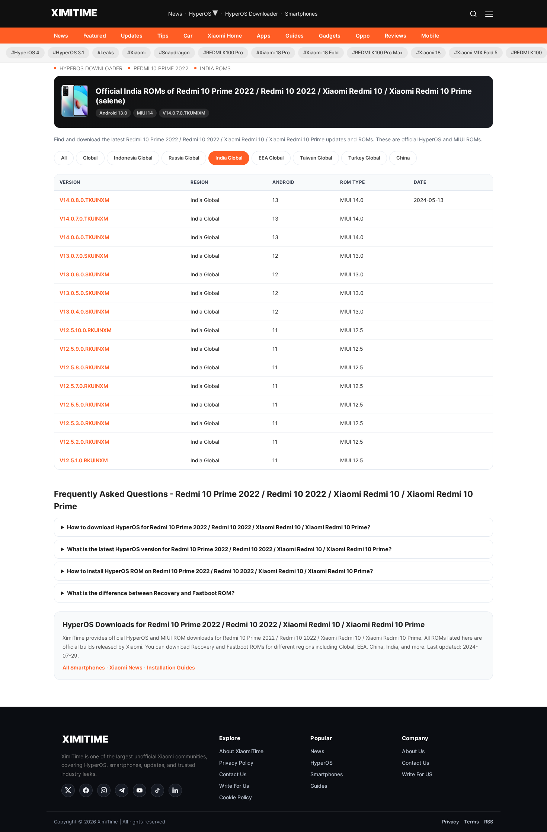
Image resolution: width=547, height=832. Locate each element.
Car (187, 35)
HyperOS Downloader (251, 13)
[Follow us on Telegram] (121, 790)
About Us (413, 751)
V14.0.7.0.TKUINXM (84, 218)
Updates (132, 35)
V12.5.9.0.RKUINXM (84, 349)
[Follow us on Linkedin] (175, 790)
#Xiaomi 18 (428, 52)
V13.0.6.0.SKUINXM (84, 274)
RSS (488, 822)
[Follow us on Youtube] (139, 790)
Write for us (234, 786)
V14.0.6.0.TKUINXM (84, 237)
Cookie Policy (235, 797)
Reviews (395, 35)
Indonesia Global (133, 158)
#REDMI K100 (526, 52)
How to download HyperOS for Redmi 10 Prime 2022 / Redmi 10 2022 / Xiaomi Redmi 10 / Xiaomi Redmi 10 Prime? (218, 527)
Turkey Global (364, 158)
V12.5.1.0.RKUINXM (84, 460)
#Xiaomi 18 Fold (321, 52)
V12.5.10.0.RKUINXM (86, 330)
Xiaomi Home (225, 35)
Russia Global (184, 158)
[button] (473, 13)
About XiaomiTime (241, 751)
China (403, 158)
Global (90, 158)
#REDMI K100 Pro (223, 52)
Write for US (417, 774)
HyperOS (203, 14)
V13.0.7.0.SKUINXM (84, 256)
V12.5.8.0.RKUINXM (84, 367)
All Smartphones (84, 667)
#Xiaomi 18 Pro (273, 52)
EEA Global (271, 158)
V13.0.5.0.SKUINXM (84, 293)
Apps (264, 35)
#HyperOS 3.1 (68, 52)
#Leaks (105, 52)
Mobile (430, 35)
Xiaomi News (126, 667)
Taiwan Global (316, 158)
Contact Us (233, 774)
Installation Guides (171, 667)
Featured (94, 35)
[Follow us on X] (68, 790)
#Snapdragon (174, 52)
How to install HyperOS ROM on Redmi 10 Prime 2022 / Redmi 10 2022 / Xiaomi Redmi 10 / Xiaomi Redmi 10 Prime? (220, 571)
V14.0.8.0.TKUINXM (84, 200)
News (175, 13)
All (64, 158)
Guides (294, 35)
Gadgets (330, 35)
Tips (163, 35)
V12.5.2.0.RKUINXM (84, 442)
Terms (471, 822)
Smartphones (301, 13)
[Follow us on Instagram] (104, 790)
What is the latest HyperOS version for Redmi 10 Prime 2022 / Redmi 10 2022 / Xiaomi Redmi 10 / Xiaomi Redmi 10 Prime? (229, 549)
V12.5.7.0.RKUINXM (84, 386)
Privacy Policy (236, 762)
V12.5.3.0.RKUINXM (84, 423)
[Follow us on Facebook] (86, 790)
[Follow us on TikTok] (157, 790)
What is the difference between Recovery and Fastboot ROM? (150, 593)
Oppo (363, 35)
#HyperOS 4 (25, 52)
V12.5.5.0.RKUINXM (84, 404)
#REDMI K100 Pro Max (377, 52)
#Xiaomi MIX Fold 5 (476, 52)
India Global (228, 158)
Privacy (450, 822)
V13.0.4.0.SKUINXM (84, 311)
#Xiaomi (136, 52)
